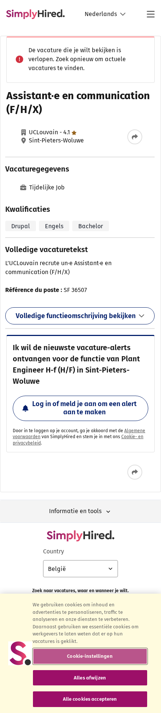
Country (53, 551)
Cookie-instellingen (89, 656)
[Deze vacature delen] (134, 136)
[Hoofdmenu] (150, 14)
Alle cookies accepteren (90, 699)
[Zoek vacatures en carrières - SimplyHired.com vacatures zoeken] (35, 14)
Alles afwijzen (90, 678)
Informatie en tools (75, 511)
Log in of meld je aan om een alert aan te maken (84, 408)
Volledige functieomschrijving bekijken (76, 316)
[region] (80, 653)
